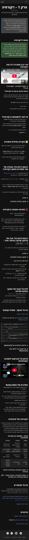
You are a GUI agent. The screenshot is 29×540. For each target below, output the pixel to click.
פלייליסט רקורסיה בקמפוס (21, 516)
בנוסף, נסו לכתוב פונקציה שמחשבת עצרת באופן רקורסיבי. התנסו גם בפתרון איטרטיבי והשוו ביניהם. (15, 498)
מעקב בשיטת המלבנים (18, 201)
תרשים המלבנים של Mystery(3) (15, 345)
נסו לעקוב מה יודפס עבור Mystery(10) (18, 350)
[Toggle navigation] (26, 2)
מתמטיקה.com (14, 537)
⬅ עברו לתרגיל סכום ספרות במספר (16, 492)
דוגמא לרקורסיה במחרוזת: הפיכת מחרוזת (15, 471)
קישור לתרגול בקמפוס (22, 504)
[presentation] (17, 175)
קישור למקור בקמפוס (22, 314)
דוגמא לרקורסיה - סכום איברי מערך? (17, 87)
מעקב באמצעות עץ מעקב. (18, 520)
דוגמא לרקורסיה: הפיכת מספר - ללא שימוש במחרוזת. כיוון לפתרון (14, 476)
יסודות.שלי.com (7, 537)
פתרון (24, 198)
